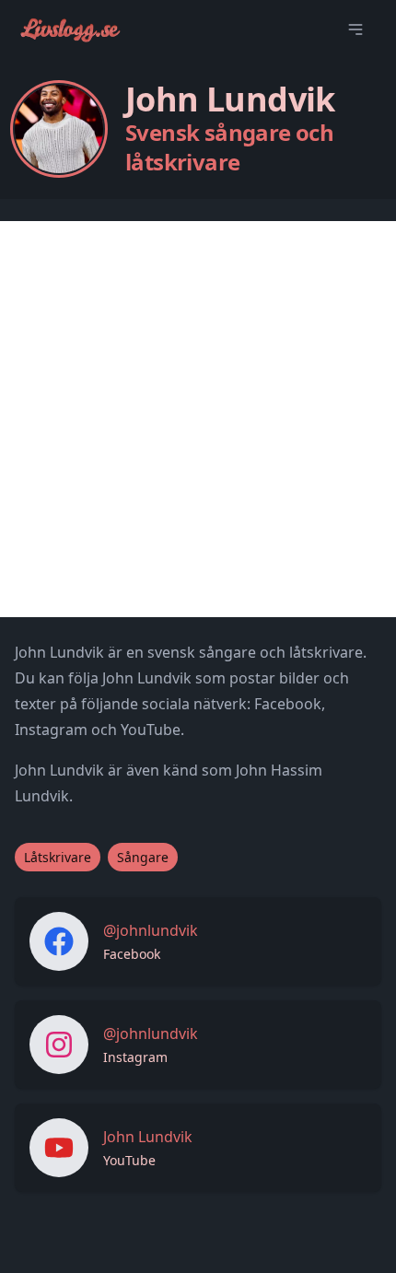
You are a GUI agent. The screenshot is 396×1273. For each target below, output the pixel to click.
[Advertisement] (198, 419)
